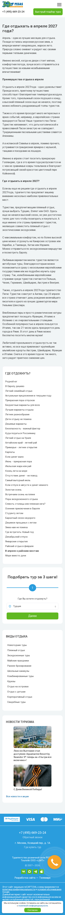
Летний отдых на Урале (18, 438)
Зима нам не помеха (16, 527)
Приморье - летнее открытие (21, 447)
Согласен (33, 910)
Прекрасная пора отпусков (20, 400)
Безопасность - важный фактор (22, 428)
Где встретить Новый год (19, 532)
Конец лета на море (16, 470)
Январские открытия (16, 541)
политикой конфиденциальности (33, 906)
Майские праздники (18, 660)
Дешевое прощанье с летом (20, 522)
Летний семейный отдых (18, 391)
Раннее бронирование (19, 665)
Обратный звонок (33, 837)
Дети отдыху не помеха (18, 419)
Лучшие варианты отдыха (19, 409)
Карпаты (10, 452)
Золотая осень (13, 489)
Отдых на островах (18, 686)
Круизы (11, 681)
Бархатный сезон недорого (20, 518)
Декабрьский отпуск (16, 536)
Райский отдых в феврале (19, 546)
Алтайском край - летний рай (21, 442)
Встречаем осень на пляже (20, 494)
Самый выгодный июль (17, 480)
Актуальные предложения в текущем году (28, 395)
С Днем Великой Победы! (28, 789)
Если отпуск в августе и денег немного (26, 485)
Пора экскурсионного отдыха (21, 499)
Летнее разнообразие (17, 414)
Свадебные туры (16, 702)
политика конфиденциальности (18, 889)
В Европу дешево (14, 386)
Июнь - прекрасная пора (18, 461)
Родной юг (11, 381)
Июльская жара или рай (18, 466)
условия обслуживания (49, 889)
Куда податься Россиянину (20, 433)
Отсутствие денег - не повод (21, 475)
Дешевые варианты (16, 423)
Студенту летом (14, 513)
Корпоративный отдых (19, 696)
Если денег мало (14, 456)
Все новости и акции (17, 796)
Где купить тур (32, 847)
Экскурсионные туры (18, 655)
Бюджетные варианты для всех (22, 405)
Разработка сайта (25, 877)
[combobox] (32, 606)
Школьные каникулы (18, 671)
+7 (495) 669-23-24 (13, 11)
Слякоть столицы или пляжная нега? (25, 503)
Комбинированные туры (20, 676)
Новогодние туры (17, 645)
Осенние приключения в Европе (22, 508)
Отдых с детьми (16, 691)
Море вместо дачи (15, 555)
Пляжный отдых (16, 650)
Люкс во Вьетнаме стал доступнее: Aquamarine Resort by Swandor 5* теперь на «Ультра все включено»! (32, 755)
